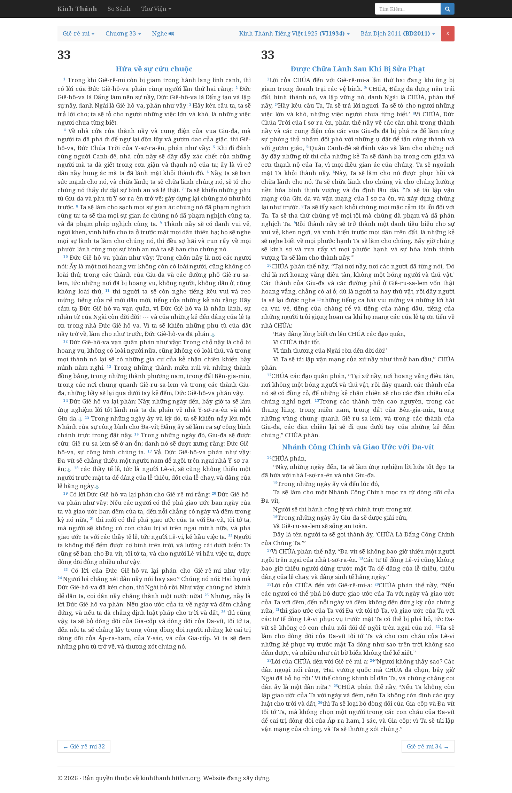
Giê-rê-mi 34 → (428, 746)
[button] (78, 33)
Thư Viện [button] (154, 9)
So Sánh (119, 9)
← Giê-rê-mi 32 (84, 746)
